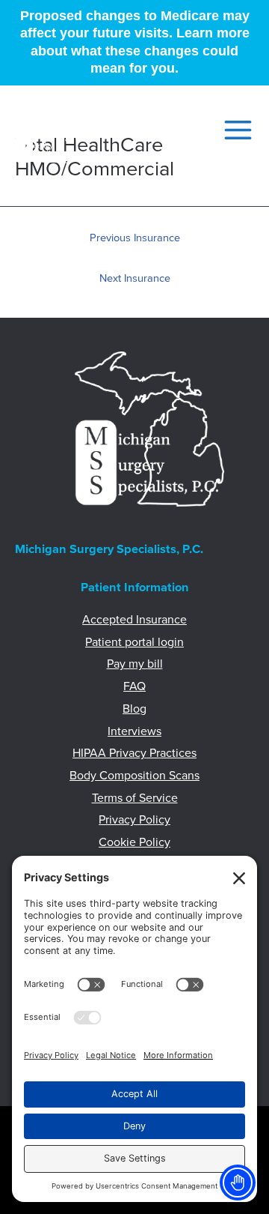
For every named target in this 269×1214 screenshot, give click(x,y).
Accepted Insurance (134, 619)
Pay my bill (135, 663)
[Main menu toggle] (233, 130)
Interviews (134, 731)
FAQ (134, 686)
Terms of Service (135, 798)
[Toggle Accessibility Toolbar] (237, 1182)
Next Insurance (134, 278)
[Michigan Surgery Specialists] (46, 130)
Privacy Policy (134, 819)
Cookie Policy (134, 842)
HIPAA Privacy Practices (134, 753)
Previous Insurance (135, 238)
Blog (134, 708)
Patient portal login (134, 642)
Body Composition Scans (134, 775)
